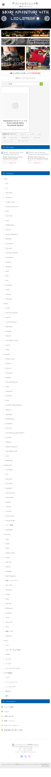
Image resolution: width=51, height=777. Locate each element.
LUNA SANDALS (11, 322)
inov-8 (8, 345)
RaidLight (9, 285)
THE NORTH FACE (12, 340)
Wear (5, 179)
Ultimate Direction (12, 382)
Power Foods (10, 516)
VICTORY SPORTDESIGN (14, 405)
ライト (8, 677)
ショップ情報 (8, 707)
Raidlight (9, 331)
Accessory (7, 534)
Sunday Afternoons (12, 206)
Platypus (9, 442)
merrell (8, 317)
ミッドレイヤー (11, 687)
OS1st (7, 599)
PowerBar (9, 488)
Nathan (8, 567)
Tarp (7, 645)
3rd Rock (9, 511)
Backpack (7, 354)
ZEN (7, 276)
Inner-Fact (14, 137)
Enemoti (8, 502)
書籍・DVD (9, 631)
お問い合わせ (8, 716)
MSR (7, 548)
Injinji (7, 220)
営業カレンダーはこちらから (25, 78)
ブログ (6, 712)
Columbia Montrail (12, 253)
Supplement (8, 465)
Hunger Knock (10, 202)
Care (7, 627)
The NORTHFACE (11, 451)
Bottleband (9, 460)
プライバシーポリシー (12, 725)
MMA (7, 271)
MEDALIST (9, 479)
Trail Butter (9, 257)
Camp (6, 640)
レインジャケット (11, 682)
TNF (7, 183)
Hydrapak (9, 391)
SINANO (8, 604)
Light (7, 539)
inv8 (7, 280)
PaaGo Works (10, 359)
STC (7, 474)
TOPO (7, 350)
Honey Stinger (10, 520)
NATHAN (9, 428)
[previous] (4, 18)
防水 (4, 137)
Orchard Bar (10, 497)
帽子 (7, 696)
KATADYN (9, 396)
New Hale (9, 585)
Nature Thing (10, 493)
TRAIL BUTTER (23, 141)
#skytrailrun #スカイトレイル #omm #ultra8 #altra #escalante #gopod (15, 123)
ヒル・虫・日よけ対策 (13, 650)
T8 (6, 188)
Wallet (8, 594)
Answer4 (8, 197)
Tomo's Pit (9, 622)
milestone (36, 137)
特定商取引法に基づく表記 (13, 730)
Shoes (6, 303)
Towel (7, 617)
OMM (7, 211)
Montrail (8, 363)
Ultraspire (9, 373)
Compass (9, 590)
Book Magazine (11, 576)
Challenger (9, 530)
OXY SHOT (9, 483)
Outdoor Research (12, 234)
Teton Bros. (9, 193)
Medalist (8, 636)
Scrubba (8, 437)
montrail (23, 134)
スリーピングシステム (13, 668)
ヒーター (9, 659)
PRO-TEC (9, 562)
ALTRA (32, 134)
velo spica (9, 248)
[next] (47, 18)
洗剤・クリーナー (11, 580)
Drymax (8, 230)
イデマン (9, 507)
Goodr (8, 544)
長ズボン (9, 691)
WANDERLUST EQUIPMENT (15, 433)
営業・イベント (9, 721)
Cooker (8, 557)
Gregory (8, 377)
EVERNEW (9, 423)
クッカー (9, 664)
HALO (7, 290)
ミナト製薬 (9, 525)
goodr (40, 134)
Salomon (8, 262)
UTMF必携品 (8, 673)
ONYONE (9, 239)
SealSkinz (9, 267)
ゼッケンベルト (8, 141)
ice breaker (9, 243)
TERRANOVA (10, 225)
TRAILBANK (25, 137)
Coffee (8, 654)
